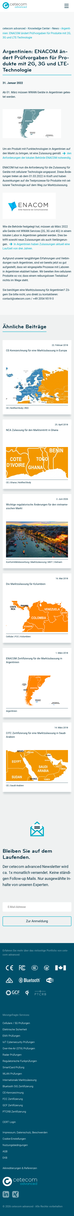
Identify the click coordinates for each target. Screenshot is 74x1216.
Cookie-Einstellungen (14, 1138)
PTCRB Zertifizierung (14, 1111)
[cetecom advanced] (15, 5)
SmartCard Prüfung (13, 1067)
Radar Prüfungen (12, 1054)
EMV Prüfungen (11, 1035)
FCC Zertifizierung (13, 1099)
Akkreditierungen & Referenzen (20, 1168)
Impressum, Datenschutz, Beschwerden (25, 1132)
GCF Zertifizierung (13, 1105)
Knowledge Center (39, 28)
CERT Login (9, 1122)
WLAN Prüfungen (12, 1073)
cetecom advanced (14, 28)
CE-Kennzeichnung (13, 1092)
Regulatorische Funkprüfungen (20, 1061)
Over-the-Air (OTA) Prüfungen (19, 1048)
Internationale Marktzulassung (19, 1080)
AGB (5, 1151)
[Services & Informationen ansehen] (66, 6)
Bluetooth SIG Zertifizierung (18, 1086)
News (55, 28)
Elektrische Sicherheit (15, 1029)
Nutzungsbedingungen (15, 1145)
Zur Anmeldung (37, 921)
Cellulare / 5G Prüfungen (16, 1023)
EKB (5, 1157)
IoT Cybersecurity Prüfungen (19, 1042)
